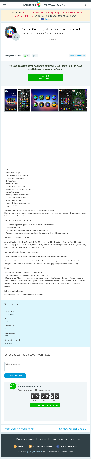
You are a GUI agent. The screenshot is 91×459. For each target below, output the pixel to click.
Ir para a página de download (45, 405)
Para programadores (25, 439)
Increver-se (41, 439)
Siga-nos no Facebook (69, 446)
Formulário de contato (57, 439)
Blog (80, 439)
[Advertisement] (54, 45)
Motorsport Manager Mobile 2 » (72, 428)
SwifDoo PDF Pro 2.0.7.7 (29, 386)
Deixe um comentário (77, 56)
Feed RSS (21, 446)
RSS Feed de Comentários (43, 446)
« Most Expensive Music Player (18, 428)
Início (11, 439)
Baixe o (45, 77)
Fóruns (72, 439)
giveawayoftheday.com (34, 452)
